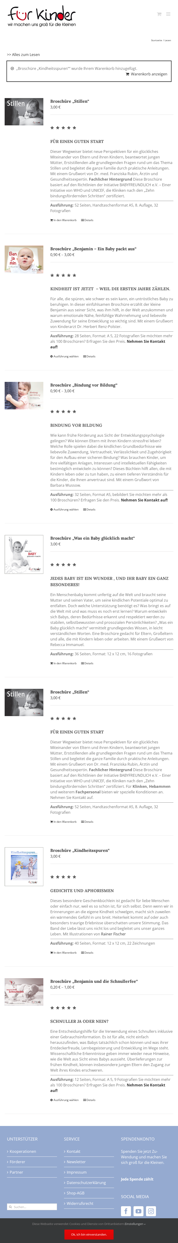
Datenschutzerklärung (86, 1182)
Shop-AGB (75, 1193)
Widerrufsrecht (80, 1203)
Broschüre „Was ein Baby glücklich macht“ (92, 538)
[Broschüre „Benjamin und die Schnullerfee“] (24, 992)
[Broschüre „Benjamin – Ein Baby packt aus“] (24, 260)
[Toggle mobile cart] (159, 14)
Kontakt (73, 1151)
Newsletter (76, 1161)
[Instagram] (151, 1211)
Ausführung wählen (66, 356)
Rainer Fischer (113, 934)
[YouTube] (138, 1211)
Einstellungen (134, 1224)
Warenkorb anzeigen (149, 74)
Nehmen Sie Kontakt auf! (144, 500)
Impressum (77, 1172)
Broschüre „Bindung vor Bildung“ (84, 385)
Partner (16, 1172)
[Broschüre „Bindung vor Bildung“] (24, 395)
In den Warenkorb (65, 220)
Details (88, 220)
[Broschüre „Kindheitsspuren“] (24, 866)
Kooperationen (23, 1151)
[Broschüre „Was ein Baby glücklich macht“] (24, 554)
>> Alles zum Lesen (23, 54)
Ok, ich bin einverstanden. (89, 1234)
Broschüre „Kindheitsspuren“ (80, 850)
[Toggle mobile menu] (168, 14)
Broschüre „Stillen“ (69, 101)
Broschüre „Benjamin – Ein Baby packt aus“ (93, 248)
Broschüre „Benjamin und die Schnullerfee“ (94, 981)
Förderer (17, 1161)
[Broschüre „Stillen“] (24, 111)
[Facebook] (126, 1211)
